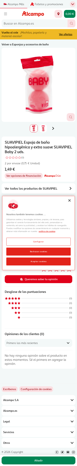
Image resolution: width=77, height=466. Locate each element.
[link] (36, 389)
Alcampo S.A (11, 400)
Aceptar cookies (38, 261)
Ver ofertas (65, 34)
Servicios (8, 432)
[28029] (58, 14)
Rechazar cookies (38, 251)
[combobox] (34, 23)
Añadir (38, 460)
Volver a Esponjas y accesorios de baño (25, 44)
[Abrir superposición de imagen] (71, 117)
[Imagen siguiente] (53, 128)
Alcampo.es (10, 410)
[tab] (38, 85)
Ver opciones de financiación (24, 176)
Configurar (38, 241)
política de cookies (47, 231)
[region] (38, 233)
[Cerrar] (69, 200)
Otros (6, 442)
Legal (6, 421)
